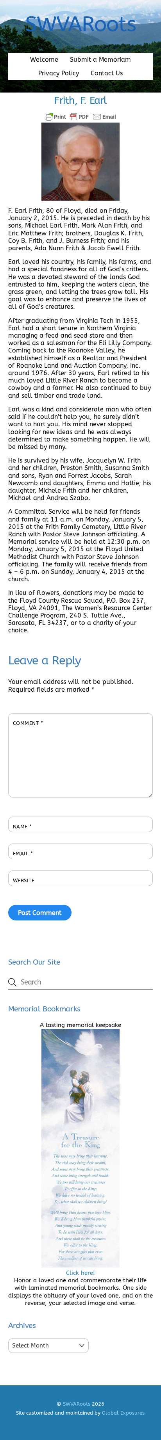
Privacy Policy (58, 73)
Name (22, 826)
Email (23, 853)
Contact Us (107, 73)
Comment (28, 723)
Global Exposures (123, 1413)
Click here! (80, 1272)
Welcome (44, 59)
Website (24, 880)
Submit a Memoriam (100, 59)
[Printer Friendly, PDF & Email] (80, 117)
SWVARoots (76, 1404)
